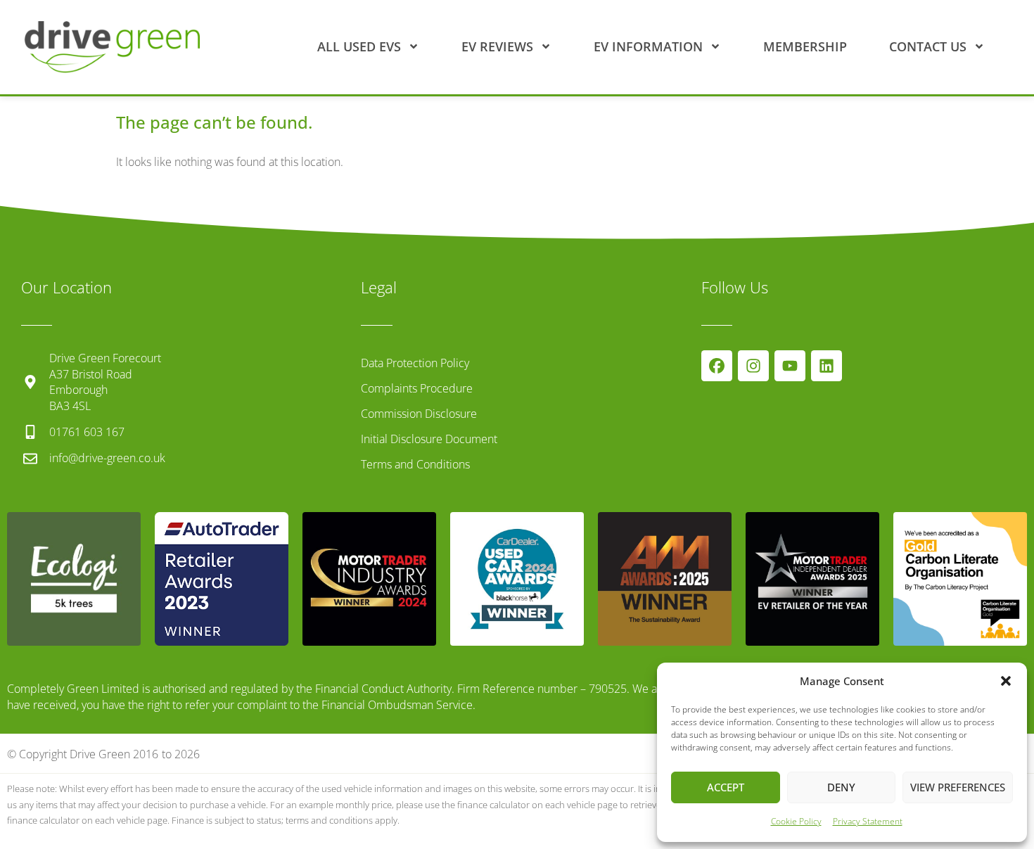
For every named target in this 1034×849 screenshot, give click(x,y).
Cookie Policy (796, 821)
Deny (841, 787)
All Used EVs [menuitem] (359, 46)
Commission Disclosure (419, 413)
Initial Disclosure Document (429, 439)
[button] (1006, 681)
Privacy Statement (867, 821)
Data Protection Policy (415, 363)
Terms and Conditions (415, 464)
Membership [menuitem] (805, 46)
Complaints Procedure (417, 388)
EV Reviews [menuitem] (497, 46)
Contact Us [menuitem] (927, 46)
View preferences (957, 787)
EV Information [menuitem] (648, 46)
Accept (725, 787)
